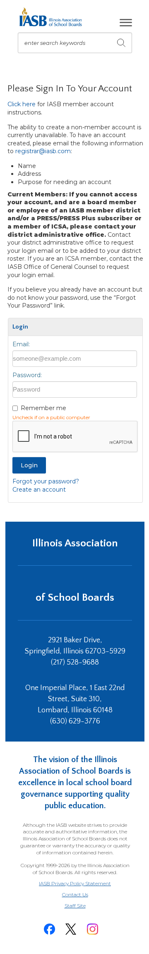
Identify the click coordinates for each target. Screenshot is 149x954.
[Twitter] (70, 929)
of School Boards (75, 598)
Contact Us (75, 894)
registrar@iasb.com (43, 151)
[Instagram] (92, 929)
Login (29, 465)
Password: (27, 375)
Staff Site (85, 906)
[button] (126, 22)
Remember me (43, 408)
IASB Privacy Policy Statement (75, 883)
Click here (21, 104)
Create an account (39, 489)
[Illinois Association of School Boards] (53, 16)
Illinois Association (75, 543)
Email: (21, 344)
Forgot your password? (45, 481)
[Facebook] (49, 929)
